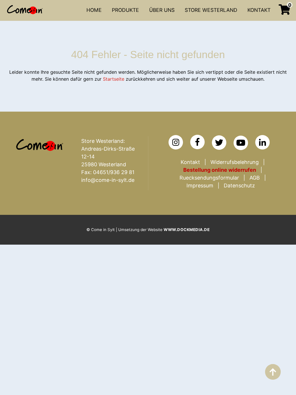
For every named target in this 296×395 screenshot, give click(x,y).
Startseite (113, 79)
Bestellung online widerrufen (219, 170)
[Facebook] (197, 142)
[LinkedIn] (262, 142)
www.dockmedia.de (187, 229)
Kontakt (190, 162)
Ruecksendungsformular (209, 178)
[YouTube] (241, 143)
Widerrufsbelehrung (234, 162)
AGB (254, 178)
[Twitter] (219, 142)
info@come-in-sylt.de (107, 180)
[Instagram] (176, 142)
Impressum (199, 185)
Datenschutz (239, 185)
